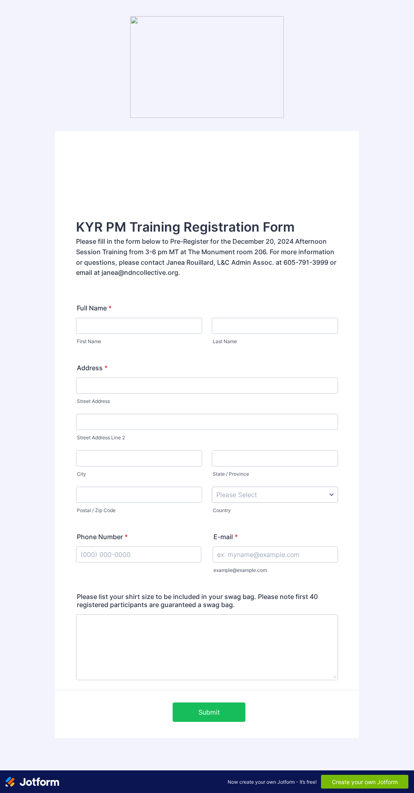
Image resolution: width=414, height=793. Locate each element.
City (81, 474)
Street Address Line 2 (101, 437)
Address (92, 368)
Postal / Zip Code (96, 510)
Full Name (94, 308)
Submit (209, 712)
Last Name (225, 341)
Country (222, 510)
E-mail (225, 537)
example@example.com (240, 570)
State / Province (231, 474)
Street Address (93, 401)
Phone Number (102, 537)
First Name (89, 341)
